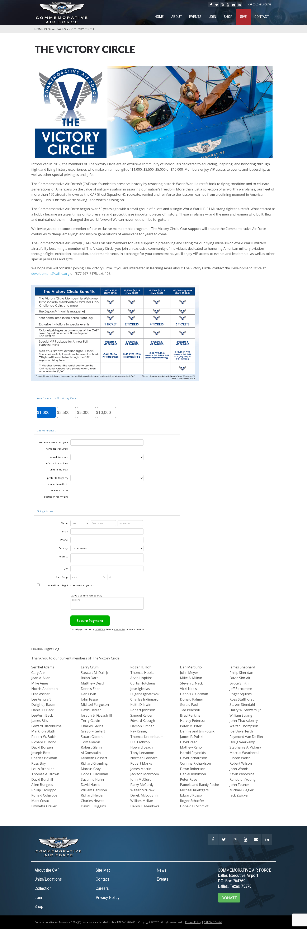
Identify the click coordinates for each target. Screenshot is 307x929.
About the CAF (47, 870)
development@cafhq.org (50, 273)
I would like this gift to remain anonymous (70, 585)
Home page (43, 29)
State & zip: (62, 577)
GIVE (243, 16)
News (161, 870)
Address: (63, 556)
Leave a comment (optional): (87, 595)
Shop (228, 16)
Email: (65, 531)
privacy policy (119, 629)
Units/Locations (48, 879)
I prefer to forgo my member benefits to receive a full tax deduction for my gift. (56, 487)
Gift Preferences (46, 430)
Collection (43, 888)
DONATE (229, 897)
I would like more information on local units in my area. (57, 463)
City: (65, 568)
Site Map (103, 870)
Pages (61, 29)
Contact (261, 16)
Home (159, 16)
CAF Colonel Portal (259, 4)
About (176, 16)
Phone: (64, 539)
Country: (63, 548)
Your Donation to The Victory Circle (57, 398)
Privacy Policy (107, 897)
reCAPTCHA (100, 629)
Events (195, 16)
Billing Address (45, 511)
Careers (102, 888)
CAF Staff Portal (213, 922)
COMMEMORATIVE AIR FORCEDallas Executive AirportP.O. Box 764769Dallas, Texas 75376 (244, 878)
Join (212, 16)
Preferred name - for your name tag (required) (53, 445)
